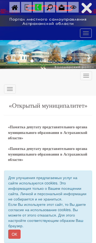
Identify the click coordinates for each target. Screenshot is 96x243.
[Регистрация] (26, 6)
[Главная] (14, 6)
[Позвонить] (38, 6)
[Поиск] (50, 6)
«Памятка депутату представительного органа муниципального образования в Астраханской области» (47, 132)
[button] (7, 57)
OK (14, 234)
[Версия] (73, 6)
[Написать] (61, 6)
